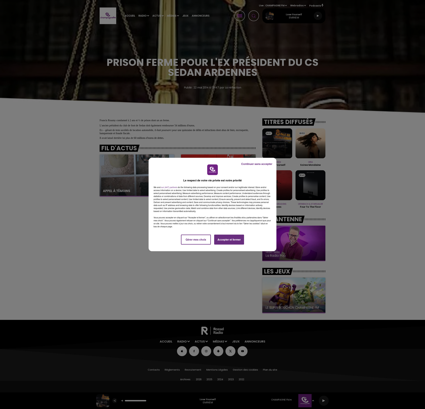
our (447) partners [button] (169, 187)
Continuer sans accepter (256, 164)
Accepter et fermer (229, 239)
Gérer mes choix (196, 239)
